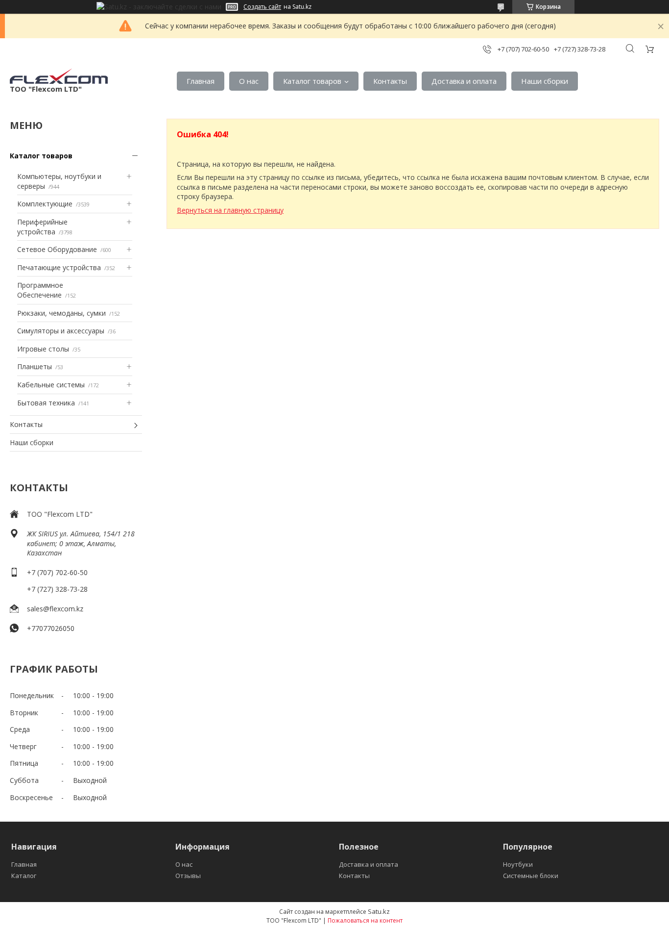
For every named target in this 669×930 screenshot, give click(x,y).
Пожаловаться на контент (365, 920)
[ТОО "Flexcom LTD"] (59, 76)
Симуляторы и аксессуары (60, 330)
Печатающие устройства (59, 267)
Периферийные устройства (42, 226)
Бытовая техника (46, 402)
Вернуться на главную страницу (230, 210)
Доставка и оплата (464, 81)
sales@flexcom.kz (55, 608)
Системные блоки (530, 875)
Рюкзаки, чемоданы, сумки (61, 313)
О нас (249, 81)
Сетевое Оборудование (57, 249)
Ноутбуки (518, 864)
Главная (201, 81)
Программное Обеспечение (40, 290)
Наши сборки (544, 81)
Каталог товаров (312, 81)
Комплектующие (44, 203)
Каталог (23, 875)
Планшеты (34, 366)
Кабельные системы (51, 384)
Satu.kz (379, 911)
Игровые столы (43, 348)
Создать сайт (262, 6)
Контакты (390, 81)
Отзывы (188, 875)
